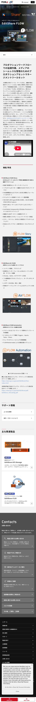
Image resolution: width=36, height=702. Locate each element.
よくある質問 (6, 662)
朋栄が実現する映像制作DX (9, 629)
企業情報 (4, 644)
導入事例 (4, 633)
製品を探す (9, 6)
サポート (4, 636)
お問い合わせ (6, 659)
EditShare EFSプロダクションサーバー (18, 118)
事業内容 (4, 625)
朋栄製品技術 (6, 655)
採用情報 (4, 648)
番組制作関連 (16, 6)
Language (25, 2)
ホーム (3, 6)
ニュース (4, 651)
